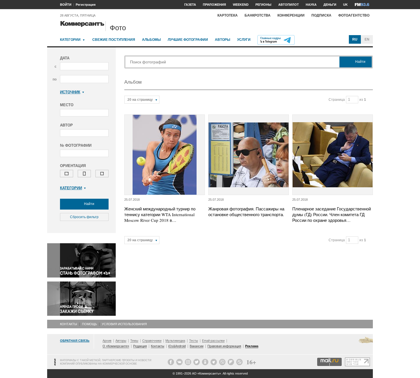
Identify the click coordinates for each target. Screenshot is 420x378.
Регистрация (85, 4)
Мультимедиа (175, 340)
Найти (88, 204)
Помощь (89, 324)
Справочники (151, 340)
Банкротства (258, 15)
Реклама (251, 346)
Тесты (193, 340)
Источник (70, 92)
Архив (107, 340)
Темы (134, 340)
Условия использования (124, 324)
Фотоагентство (353, 15)
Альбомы (151, 40)
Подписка (321, 15)
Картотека (227, 15)
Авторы (222, 40)
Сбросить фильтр (84, 217)
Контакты (68, 324)
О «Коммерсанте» (116, 346)
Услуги (244, 40)
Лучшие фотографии (188, 40)
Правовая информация (224, 346)
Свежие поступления (113, 40)
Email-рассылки (213, 340)
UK (345, 4)
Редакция (140, 346)
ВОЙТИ (65, 4)
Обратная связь (74, 340)
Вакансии (196, 346)
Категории (70, 40)
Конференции (291, 15)
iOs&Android (177, 346)
